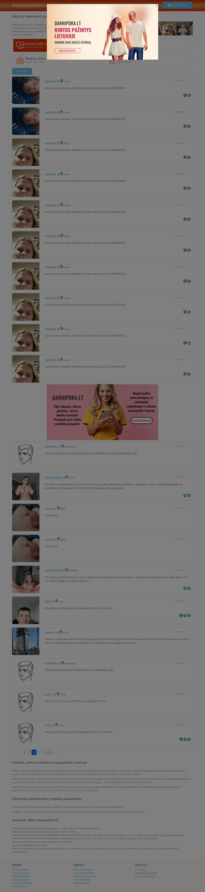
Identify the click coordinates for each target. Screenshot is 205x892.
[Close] (156, 5)
